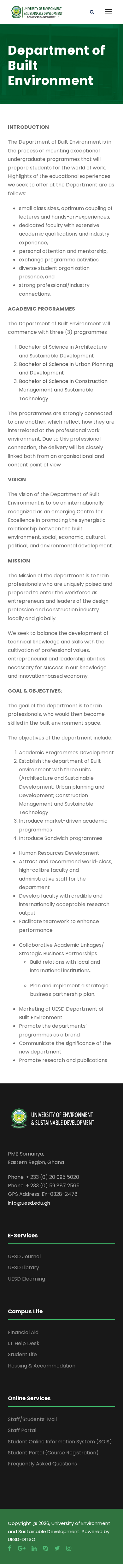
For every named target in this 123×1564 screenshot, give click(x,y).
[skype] (45, 1548)
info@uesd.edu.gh (29, 1203)
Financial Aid (23, 1332)
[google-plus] (21, 1548)
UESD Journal (24, 1256)
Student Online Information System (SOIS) (60, 1441)
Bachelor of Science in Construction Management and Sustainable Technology (63, 390)
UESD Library (23, 1267)
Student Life (22, 1354)
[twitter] (57, 1548)
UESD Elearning (26, 1278)
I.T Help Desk (23, 1343)
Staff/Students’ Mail (32, 1419)
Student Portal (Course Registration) (53, 1452)
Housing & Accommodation (41, 1365)
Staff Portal (22, 1430)
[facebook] (9, 1548)
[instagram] (68, 1548)
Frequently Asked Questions (42, 1463)
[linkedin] (34, 1548)
